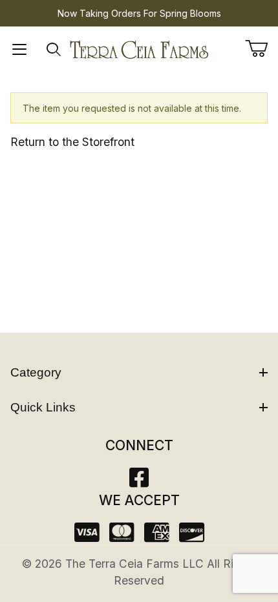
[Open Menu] (19, 49)
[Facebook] (139, 481)
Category (35, 372)
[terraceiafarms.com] (139, 49)
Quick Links (43, 407)
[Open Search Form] (53, 49)
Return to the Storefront (72, 142)
